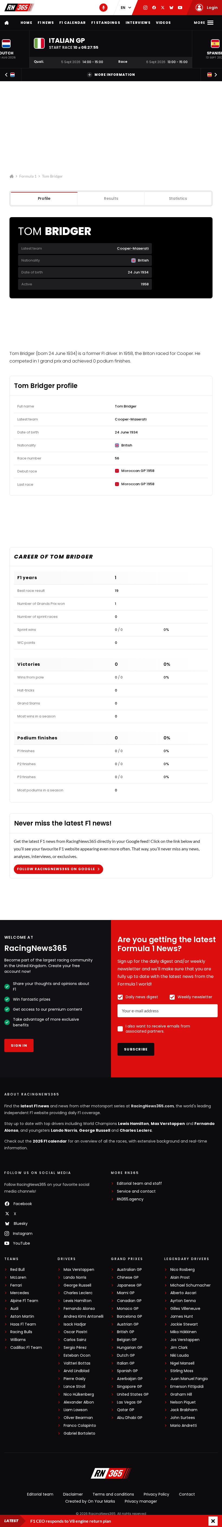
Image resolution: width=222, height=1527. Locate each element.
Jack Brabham (183, 1410)
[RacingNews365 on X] (162, 7)
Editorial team (40, 1494)
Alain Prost (180, 1277)
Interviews (138, 22)
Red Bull (17, 1269)
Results (111, 198)
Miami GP (126, 1293)
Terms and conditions (113, 1494)
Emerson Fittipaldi (187, 1386)
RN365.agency (130, 1199)
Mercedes (19, 1293)
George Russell (94, 1130)
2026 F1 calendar (50, 1141)
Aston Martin (22, 1316)
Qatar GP (125, 1410)
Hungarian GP (129, 1347)
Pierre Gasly (75, 1378)
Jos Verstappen (185, 1339)
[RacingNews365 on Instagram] (145, 7)
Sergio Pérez (75, 1347)
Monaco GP (128, 1308)
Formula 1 (28, 176)
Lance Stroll (74, 1386)
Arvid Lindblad (76, 1371)
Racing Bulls (21, 1332)
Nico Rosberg (182, 1269)
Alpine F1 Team (24, 1300)
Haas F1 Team (23, 1324)
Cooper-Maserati (133, 248)
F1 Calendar (72, 22)
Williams (18, 1339)
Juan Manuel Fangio (189, 1378)
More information (114, 74)
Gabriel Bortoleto (79, 1433)
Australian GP (129, 1269)
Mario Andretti (183, 1425)
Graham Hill (181, 1394)
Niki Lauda (179, 1355)
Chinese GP (128, 1277)
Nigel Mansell (182, 1363)
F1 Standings (105, 22)
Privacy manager (141, 1501)
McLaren (18, 1277)
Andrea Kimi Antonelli (83, 1316)
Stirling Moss (181, 1371)
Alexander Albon (79, 1402)
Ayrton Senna (183, 1300)
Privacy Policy (156, 1494)
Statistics (178, 198)
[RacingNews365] (19, 7)
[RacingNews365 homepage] (7, 22)
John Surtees (182, 1417)
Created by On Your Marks (90, 1501)
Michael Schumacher (190, 1285)
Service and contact (136, 1191)
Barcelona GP (129, 1316)
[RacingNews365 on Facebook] (154, 7)
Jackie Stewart (184, 1324)
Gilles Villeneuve (185, 1308)
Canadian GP (129, 1300)
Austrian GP (128, 1324)
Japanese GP (129, 1285)
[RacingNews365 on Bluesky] (171, 7)
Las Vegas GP (129, 1402)
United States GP (133, 1394)
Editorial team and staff (139, 1183)
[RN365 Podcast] (103, 7)
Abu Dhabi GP (129, 1417)
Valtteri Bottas (77, 1363)
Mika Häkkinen (183, 1332)
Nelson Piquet (183, 1402)
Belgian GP (127, 1339)
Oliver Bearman (78, 1417)
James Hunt (181, 1316)
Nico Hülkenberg (79, 1394)
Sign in (19, 1045)
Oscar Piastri (75, 1332)
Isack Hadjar (75, 1324)
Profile (44, 198)
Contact (187, 1494)
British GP (125, 1332)
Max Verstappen (168, 1123)
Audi (14, 1308)
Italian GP (126, 1363)
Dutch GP (126, 1355)
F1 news (46, 22)
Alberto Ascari (183, 1293)
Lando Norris (64, 1130)
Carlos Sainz (75, 1339)
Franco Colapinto (80, 1425)
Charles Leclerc (136, 1130)
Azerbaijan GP (130, 1378)
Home (26, 22)
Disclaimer (73, 1494)
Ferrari (16, 1285)
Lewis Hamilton (133, 1123)
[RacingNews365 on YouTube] (180, 7)
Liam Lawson (75, 1410)
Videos (163, 22)
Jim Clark (179, 1347)
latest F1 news (35, 1106)
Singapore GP (129, 1386)
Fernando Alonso (79, 1308)
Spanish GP (127, 1371)
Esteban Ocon (77, 1355)
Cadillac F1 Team (26, 1347)
